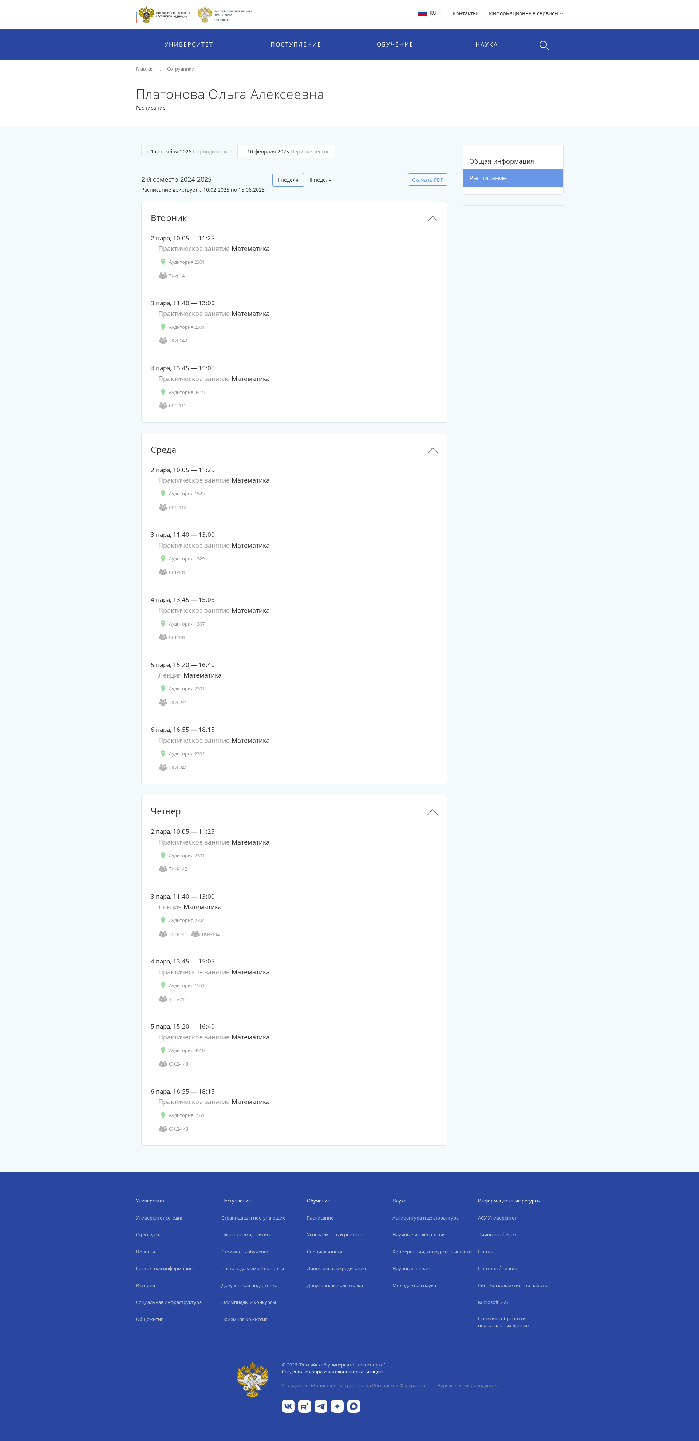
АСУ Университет (497, 1217)
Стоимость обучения (245, 1251)
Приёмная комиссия (244, 1319)
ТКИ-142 (178, 340)
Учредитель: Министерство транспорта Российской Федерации (353, 1385)
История (145, 1285)
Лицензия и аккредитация (336, 1268)
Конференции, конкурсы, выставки (432, 1251)
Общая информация (501, 161)
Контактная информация (164, 1268)
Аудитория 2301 (187, 262)
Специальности (324, 1251)
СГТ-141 (177, 572)
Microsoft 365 (493, 1302)
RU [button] (433, 12)
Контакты (465, 13)
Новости (145, 1251)
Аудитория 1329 (187, 558)
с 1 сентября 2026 (189, 151)
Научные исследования (419, 1234)
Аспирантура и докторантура (425, 1217)
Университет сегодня (159, 1217)
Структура (147, 1234)
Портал (486, 1251)
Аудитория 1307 (187, 623)
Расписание (488, 177)
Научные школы (411, 1268)
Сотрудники (180, 68)
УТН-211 (178, 999)
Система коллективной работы (513, 1285)
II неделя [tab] (320, 179)
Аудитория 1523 (187, 493)
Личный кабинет (497, 1234)
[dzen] (337, 1405)
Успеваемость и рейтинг (335, 1234)
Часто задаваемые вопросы (252, 1268)
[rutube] (304, 1405)
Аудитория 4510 (187, 1050)
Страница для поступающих (253, 1217)
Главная (145, 68)
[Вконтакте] (288, 1405)
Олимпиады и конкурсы (248, 1302)
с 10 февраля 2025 (286, 151)
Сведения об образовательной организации (332, 1371)
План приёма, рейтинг (246, 1234)
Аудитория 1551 (187, 985)
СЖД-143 (178, 1064)
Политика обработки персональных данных (504, 1322)
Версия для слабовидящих (467, 1385)
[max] (353, 1405)
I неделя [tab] (288, 179)
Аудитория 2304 (187, 920)
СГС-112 (177, 405)
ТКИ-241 (178, 702)
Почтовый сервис (498, 1268)
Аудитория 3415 (187, 392)
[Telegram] (321, 1405)
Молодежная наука (414, 1285)
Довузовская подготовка (249, 1285)
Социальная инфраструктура (169, 1302)
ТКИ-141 (178, 275)
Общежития (149, 1319)
